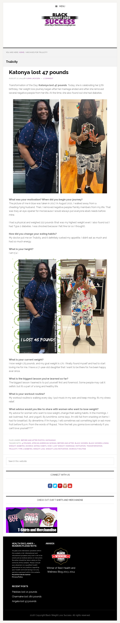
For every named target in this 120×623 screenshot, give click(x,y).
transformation (94, 446)
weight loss (39, 449)
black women (81, 443)
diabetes (21, 446)
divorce (29, 446)
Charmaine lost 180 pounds (27, 596)
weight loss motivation (57, 449)
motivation (81, 446)
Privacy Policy (17, 577)
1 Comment (48, 78)
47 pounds (26, 443)
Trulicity (13, 449)
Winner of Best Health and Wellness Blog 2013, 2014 (61, 570)
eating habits (40, 446)
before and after (65, 443)
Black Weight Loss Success (60, 19)
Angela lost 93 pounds (24, 601)
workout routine (77, 449)
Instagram (51, 440)
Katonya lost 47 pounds (38, 72)
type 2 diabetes (25, 449)
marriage (70, 446)
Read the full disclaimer (21, 574)
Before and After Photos (33, 440)
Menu (62, 6)
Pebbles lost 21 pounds (24, 591)
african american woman (44, 443)
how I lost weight (56, 446)
